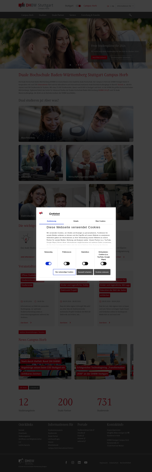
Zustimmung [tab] (51, 221)
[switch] (67, 263)
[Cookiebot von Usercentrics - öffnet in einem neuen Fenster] (51, 214)
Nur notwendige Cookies (64, 272)
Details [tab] (76, 221)
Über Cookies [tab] (100, 221)
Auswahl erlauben (85, 272)
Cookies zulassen (102, 272)
